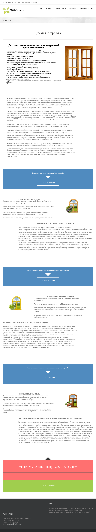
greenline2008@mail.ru (31, 2)
